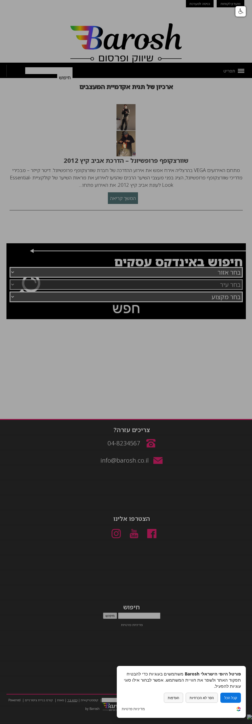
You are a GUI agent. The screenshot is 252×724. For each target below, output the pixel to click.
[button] (240, 11)
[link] (238, 709)
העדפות (173, 697)
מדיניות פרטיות (133, 708)
